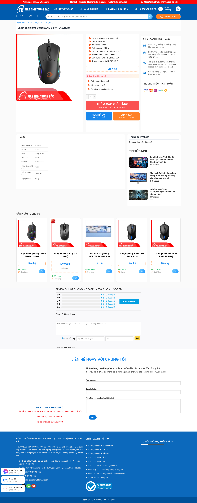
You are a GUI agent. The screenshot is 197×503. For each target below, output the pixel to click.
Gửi (137, 338)
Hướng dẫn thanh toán (98, 449)
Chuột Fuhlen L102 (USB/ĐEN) (66, 255)
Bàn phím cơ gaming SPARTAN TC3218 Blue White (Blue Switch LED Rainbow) (99, 255)
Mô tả (23, 137)
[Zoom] (19, 98)
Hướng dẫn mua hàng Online (100, 445)
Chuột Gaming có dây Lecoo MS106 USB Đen (32, 255)
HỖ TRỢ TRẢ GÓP (65, 9)
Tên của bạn (91, 380)
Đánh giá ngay (129, 301)
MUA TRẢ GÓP (99, 115)
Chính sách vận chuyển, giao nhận (102, 465)
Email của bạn (91, 389)
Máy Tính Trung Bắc (106, 500)
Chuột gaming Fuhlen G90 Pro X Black (132, 255)
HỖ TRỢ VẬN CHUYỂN (148, 9)
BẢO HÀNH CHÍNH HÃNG (118, 9)
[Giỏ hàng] (178, 8)
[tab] (70, 137)
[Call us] (28, 486)
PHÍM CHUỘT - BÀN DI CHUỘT (40, 23)
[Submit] (150, 16)
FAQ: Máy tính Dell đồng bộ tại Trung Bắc (106, 469)
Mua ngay (126, 115)
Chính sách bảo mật (96, 461)
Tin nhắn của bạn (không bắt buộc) (100, 398)
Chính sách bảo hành (97, 457)
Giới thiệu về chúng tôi (98, 477)
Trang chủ (20, 23)
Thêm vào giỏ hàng (112, 104)
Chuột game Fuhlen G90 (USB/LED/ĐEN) (166, 255)
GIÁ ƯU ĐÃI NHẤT (90, 9)
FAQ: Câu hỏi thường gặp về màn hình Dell (106, 473)
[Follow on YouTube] (33, 486)
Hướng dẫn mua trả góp (98, 453)
